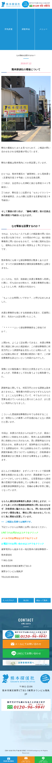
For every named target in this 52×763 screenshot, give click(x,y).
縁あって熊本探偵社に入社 (43, 600)
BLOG (26, 600)
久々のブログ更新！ (10, 600)
